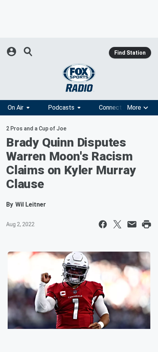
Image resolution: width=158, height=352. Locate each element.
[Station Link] (79, 77)
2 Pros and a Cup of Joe (36, 128)
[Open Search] (28, 51)
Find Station (130, 53)
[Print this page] (146, 224)
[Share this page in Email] (132, 224)
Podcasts (61, 107)
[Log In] (12, 51)
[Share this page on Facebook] (102, 224)
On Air (15, 107)
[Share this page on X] (117, 224)
